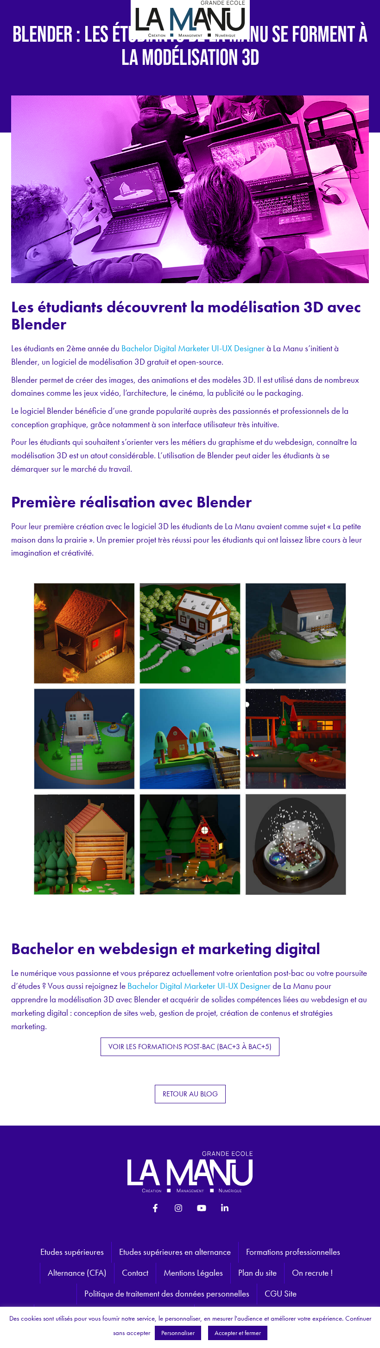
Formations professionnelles (293, 1252)
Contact (135, 1272)
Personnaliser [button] (178, 1333)
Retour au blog (190, 1094)
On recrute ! (312, 1272)
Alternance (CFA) (77, 1272)
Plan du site (257, 1272)
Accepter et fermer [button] (238, 1333)
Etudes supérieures (72, 1252)
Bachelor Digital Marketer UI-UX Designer (193, 348)
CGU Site (281, 1293)
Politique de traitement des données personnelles (166, 1293)
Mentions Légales (193, 1272)
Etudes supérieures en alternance (175, 1252)
